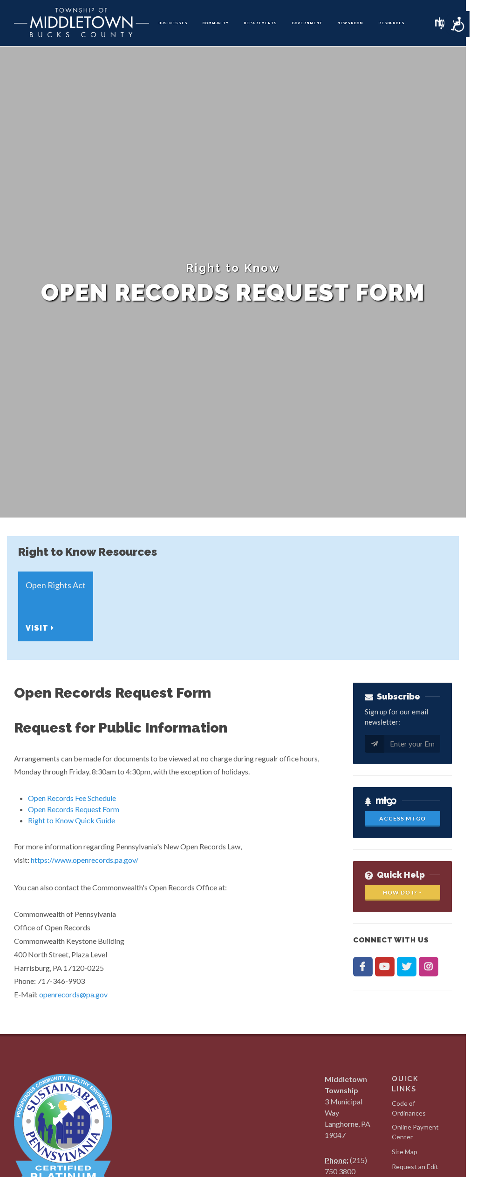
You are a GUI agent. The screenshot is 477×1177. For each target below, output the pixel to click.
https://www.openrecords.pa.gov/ (84, 859)
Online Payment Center (415, 1132)
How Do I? (400, 892)
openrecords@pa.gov (73, 994)
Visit (38, 628)
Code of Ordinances (409, 1108)
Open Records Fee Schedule (72, 798)
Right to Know (233, 268)
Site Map (404, 1152)
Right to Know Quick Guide (71, 820)
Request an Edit (415, 1166)
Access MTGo (402, 818)
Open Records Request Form (73, 809)
